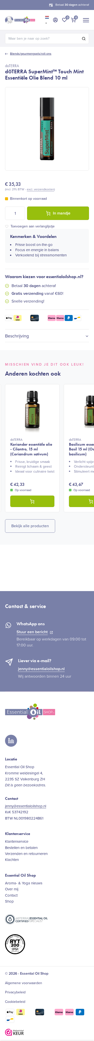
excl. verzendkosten (40, 189)
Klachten (12, 859)
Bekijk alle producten (30, 526)
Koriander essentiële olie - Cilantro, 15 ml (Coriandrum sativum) (31, 446)
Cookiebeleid (15, 1002)
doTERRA (12, 65)
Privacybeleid (15, 992)
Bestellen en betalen (21, 847)
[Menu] (86, 20)
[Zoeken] (84, 39)
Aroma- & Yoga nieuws (23, 883)
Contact (11, 895)
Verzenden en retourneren (26, 853)
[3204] (32, 501)
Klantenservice (16, 841)
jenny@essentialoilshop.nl (41, 668)
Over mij (11, 889)
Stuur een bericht (32, 631)
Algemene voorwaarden (23, 983)
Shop (9, 901)
